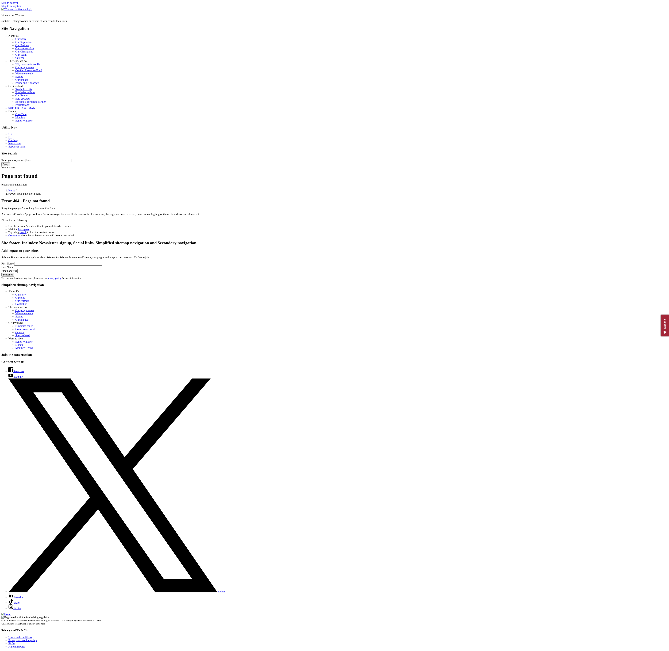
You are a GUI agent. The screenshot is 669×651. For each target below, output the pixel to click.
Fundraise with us (25, 92)
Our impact (21, 79)
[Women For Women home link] (16, 9)
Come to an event (25, 329)
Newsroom (14, 143)
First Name (7, 263)
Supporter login (16, 146)
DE (10, 137)
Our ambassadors (24, 48)
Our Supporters (23, 42)
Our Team (20, 54)
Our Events (21, 95)
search (23, 232)
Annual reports (16, 646)
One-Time (20, 114)
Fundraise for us (24, 325)
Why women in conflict (28, 64)
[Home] (6, 614)
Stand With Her (23, 120)
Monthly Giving (24, 347)
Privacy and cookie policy (22, 640)
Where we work (24, 73)
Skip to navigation (11, 6)
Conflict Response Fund (28, 70)
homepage (23, 229)
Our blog (13, 140)
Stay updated (22, 98)
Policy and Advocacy (27, 82)
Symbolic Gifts (23, 89)
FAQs (11, 643)
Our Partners (22, 45)
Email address (9, 270)
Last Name (7, 267)
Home (11, 190)
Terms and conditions (20, 637)
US (10, 134)
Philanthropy (22, 104)
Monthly (20, 117)
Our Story (20, 38)
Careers (19, 57)
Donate (19, 344)
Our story (20, 294)
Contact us (14, 235)
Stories (19, 76)
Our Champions (24, 51)
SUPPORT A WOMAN (21, 108)
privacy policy (54, 278)
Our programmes (24, 67)
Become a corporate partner (30, 101)
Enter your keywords (13, 160)
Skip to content (9, 2)
